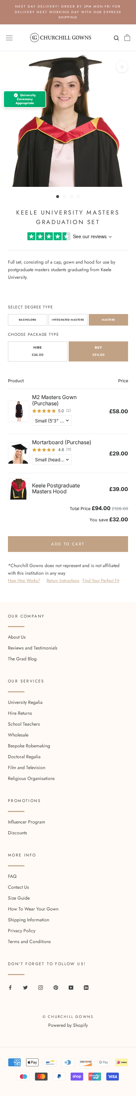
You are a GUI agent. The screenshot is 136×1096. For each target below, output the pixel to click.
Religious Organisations (31, 778)
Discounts (17, 832)
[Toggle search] (115, 39)
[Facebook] (10, 987)
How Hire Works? (24, 580)
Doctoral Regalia (24, 756)
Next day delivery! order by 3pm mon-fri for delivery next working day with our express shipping (68, 12)
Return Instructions (63, 580)
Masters (108, 320)
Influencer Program (26, 822)
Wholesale (18, 735)
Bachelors (27, 320)
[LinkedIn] (86, 987)
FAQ (12, 876)
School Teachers (24, 724)
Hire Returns (20, 713)
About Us (17, 637)
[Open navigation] (9, 37)
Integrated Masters (68, 320)
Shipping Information (28, 919)
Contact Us (18, 887)
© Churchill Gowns (68, 1016)
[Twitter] (25, 987)
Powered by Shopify (68, 1025)
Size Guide (19, 898)
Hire (38, 351)
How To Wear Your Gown (33, 909)
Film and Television (26, 767)
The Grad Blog (22, 658)
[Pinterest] (55, 987)
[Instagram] (40, 987)
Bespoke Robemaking (29, 745)
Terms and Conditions (29, 941)
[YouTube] (71, 987)
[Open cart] (127, 37)
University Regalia (25, 702)
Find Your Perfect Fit (101, 580)
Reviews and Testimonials (32, 648)
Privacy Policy (21, 930)
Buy (98, 351)
